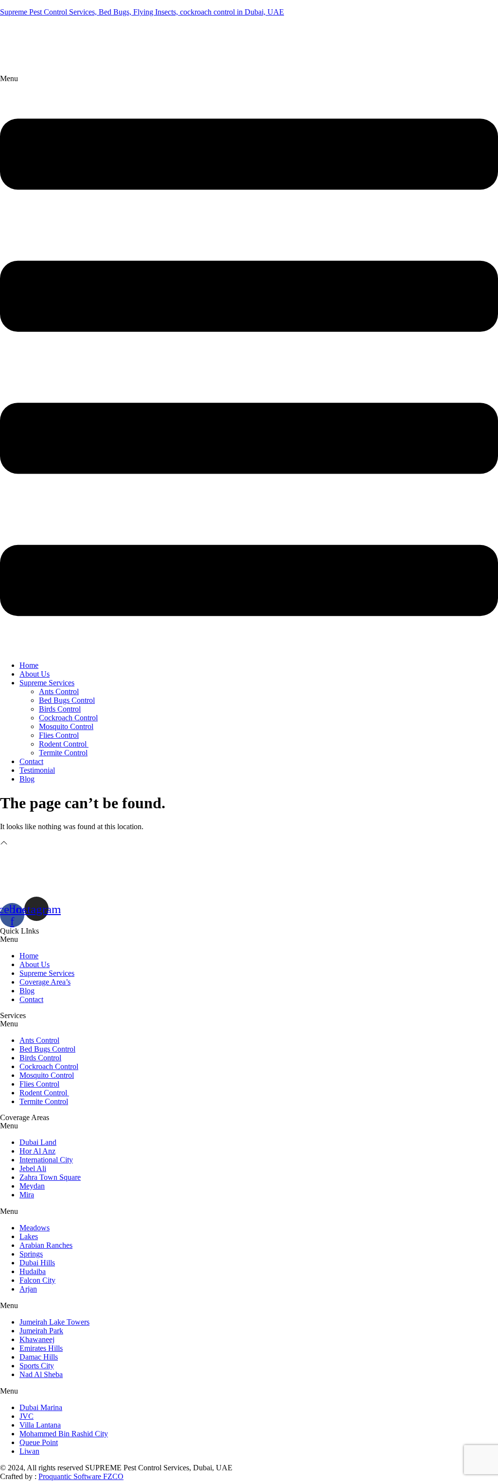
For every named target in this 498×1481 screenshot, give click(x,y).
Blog (27, 779)
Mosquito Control (66, 726)
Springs (31, 1254)
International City (46, 1160)
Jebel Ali (32, 1168)
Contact (31, 761)
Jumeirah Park (41, 1331)
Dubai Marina (40, 1407)
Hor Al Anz (37, 1151)
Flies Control (59, 735)
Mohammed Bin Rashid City (63, 1434)
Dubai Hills (37, 1263)
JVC (26, 1416)
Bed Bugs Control (67, 700)
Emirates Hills (41, 1348)
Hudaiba (32, 1271)
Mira (26, 1195)
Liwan (29, 1451)
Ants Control (59, 691)
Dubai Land (37, 1142)
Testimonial (37, 770)
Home (28, 665)
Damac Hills (38, 1357)
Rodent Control (64, 744)
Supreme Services (46, 683)
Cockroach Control (68, 718)
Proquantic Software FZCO (81, 1476)
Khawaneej (36, 1339)
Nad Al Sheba (41, 1374)
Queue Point (38, 1442)
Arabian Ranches (45, 1245)
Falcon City (37, 1280)
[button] (249, 363)
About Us (34, 674)
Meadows (34, 1228)
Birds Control (60, 709)
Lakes (28, 1236)
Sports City (36, 1366)
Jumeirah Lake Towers (54, 1322)
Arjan (28, 1289)
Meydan (32, 1186)
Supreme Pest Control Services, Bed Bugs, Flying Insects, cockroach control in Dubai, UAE (142, 12)
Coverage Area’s (45, 982)
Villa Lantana (40, 1425)
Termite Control (63, 753)
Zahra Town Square (50, 1177)
